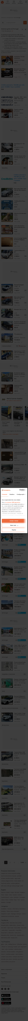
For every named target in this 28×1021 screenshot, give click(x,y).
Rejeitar (14, 530)
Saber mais (13, 525)
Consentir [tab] (4, 494)
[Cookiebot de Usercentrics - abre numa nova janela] (19, 490)
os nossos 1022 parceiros (12, 502)
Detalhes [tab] (12, 494)
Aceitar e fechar (14, 520)
